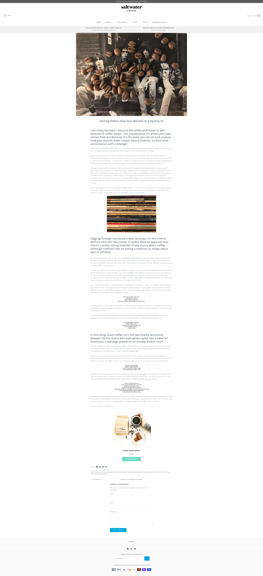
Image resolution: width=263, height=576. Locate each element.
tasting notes (105, 474)
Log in (249, 16)
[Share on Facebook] (97, 467)
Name (111, 494)
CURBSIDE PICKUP (159, 22)
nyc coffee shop (165, 472)
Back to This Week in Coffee (131, 479)
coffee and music (119, 472)
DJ (153, 472)
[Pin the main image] (103, 467)
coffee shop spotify (147, 472)
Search (131, 541)
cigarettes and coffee (110, 472)
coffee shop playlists (138, 472)
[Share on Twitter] (100, 467)
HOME (98, 22)
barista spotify (102, 472)
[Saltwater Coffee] (131, 6)
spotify (99, 474)
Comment (113, 512)
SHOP (136, 22)
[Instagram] (131, 549)
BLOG (145, 22)
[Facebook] (127, 549)
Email (111, 503)
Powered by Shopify (145, 565)
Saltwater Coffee (121, 565)
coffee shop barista (128, 472)
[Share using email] (106, 467)
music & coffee (157, 472)
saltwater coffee (94, 474)
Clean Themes (135, 565)
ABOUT (109, 22)
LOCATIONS (122, 22)
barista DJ (96, 472)
